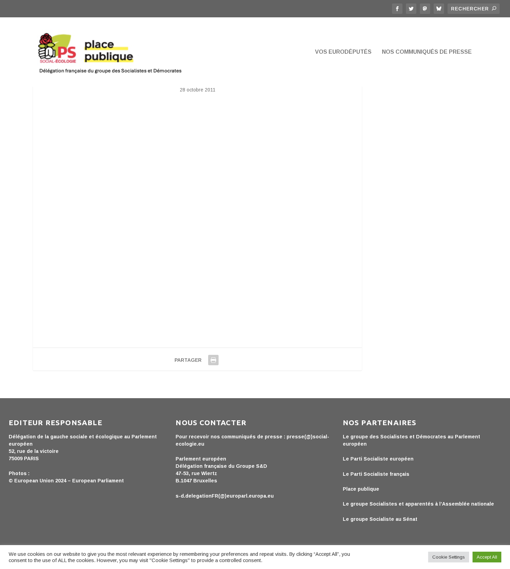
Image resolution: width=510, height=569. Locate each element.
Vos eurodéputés (343, 52)
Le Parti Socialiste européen (378, 459)
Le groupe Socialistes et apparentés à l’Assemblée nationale (418, 504)
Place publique (361, 489)
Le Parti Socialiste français (376, 474)
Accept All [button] (487, 557)
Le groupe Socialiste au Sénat (380, 519)
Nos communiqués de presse (427, 52)
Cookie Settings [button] (448, 557)
